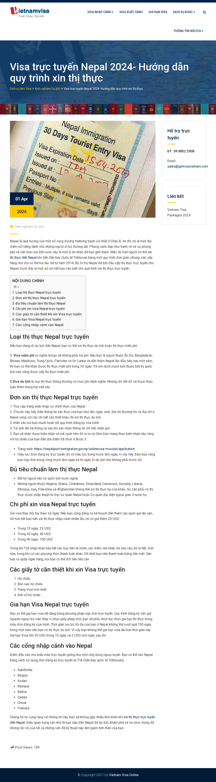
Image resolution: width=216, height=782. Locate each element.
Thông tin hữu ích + (189, 31)
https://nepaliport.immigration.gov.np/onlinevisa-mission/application (84, 449)
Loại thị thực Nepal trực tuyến (38, 292)
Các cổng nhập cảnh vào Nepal (39, 325)
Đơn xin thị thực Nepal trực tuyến (41, 298)
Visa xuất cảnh (131, 12)
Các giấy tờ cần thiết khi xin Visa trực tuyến (49, 314)
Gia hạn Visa (157, 12)
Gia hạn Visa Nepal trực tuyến (38, 319)
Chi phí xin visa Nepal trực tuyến (40, 309)
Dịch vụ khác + (184, 12)
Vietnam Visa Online (124, 775)
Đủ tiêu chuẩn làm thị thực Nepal (40, 303)
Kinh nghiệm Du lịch (29, 227)
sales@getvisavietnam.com (187, 166)
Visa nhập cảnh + (100, 12)
